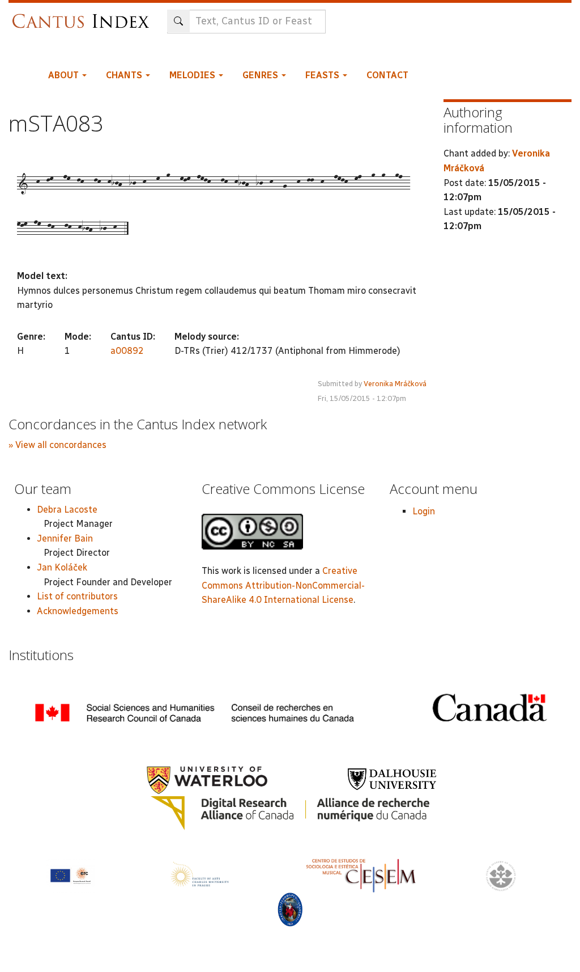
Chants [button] (125, 75)
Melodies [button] (193, 75)
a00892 (127, 350)
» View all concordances (57, 444)
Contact (387, 75)
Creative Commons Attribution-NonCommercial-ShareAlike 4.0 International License (283, 585)
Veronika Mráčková (395, 383)
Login (423, 511)
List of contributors (77, 596)
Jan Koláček (62, 567)
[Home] (83, 15)
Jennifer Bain (65, 538)
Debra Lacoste (67, 509)
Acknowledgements (77, 611)
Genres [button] (261, 75)
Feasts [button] (323, 75)
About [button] (64, 75)
